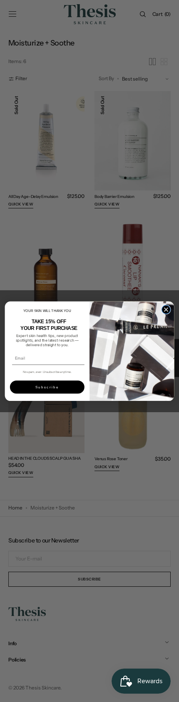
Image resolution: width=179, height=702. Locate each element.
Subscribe (47, 387)
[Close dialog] (166, 309)
